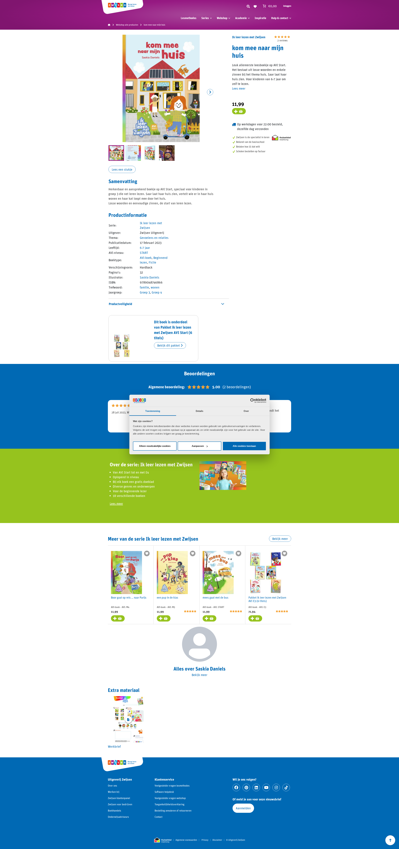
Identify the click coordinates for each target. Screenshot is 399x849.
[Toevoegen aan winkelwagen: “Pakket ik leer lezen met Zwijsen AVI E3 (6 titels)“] (255, 618)
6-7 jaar (145, 248)
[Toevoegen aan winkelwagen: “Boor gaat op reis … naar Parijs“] (118, 618)
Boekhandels (114, 810)
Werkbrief (114, 746)
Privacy (205, 840)
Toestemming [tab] (152, 411)
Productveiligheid (120, 304)
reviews (282, 40)
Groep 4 (157, 292)
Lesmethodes (188, 18)
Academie (241, 18)
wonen (155, 287)
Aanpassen (198, 446)
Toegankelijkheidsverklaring (169, 804)
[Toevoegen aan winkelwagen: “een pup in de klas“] (164, 618)
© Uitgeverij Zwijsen (235, 840)
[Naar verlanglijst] (255, 6)
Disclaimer (217, 840)
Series (205, 18)
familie (144, 287)
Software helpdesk (164, 791)
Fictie (152, 262)
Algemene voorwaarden (186, 840)
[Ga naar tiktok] (286, 787)
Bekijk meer (280, 539)
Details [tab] (199, 411)
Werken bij (113, 791)
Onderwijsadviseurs (118, 816)
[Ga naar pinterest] (246, 787)
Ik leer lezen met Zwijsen (248, 37)
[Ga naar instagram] (276, 787)
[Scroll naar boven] (390, 840)
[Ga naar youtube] (266, 787)
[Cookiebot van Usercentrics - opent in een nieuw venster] (252, 400)
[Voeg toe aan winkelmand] (239, 111)
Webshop (222, 18)
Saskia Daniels (149, 277)
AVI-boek (146, 258)
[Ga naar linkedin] (256, 787)
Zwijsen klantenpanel (119, 798)
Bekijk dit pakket (169, 345)
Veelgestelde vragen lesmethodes (172, 785)
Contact (158, 816)
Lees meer (238, 88)
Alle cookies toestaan (244, 446)
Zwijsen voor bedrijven (120, 804)
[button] (210, 92)
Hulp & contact (279, 18)
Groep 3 (145, 292)
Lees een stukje (122, 169)
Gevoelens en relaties (154, 238)
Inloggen (287, 5)
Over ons (112, 785)
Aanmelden (243, 808)
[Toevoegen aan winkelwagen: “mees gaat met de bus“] (209, 618)
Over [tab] (246, 411)
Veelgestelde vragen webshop (170, 798)
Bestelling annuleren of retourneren (173, 810)
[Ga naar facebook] (236, 787)
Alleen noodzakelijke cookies (155, 446)
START (144, 253)
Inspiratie (260, 18)
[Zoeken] (248, 6)
